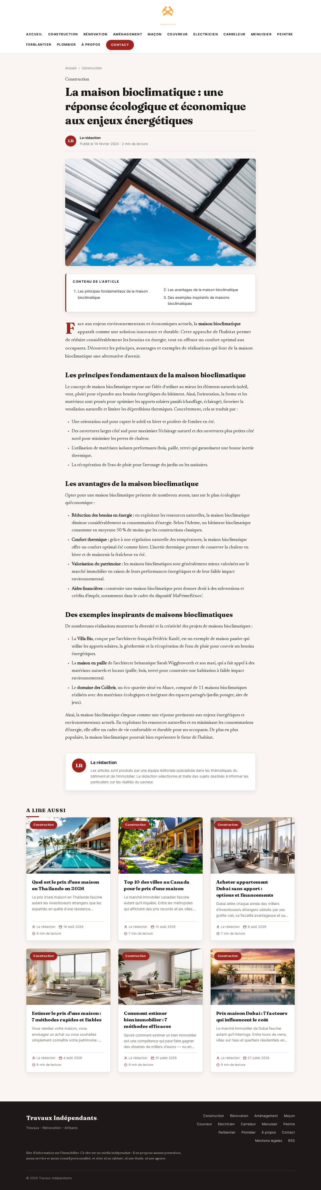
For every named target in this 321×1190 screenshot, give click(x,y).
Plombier (66, 44)
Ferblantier (38, 44)
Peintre (285, 34)
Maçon (155, 34)
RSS (291, 1141)
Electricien (205, 34)
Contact (120, 45)
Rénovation (96, 34)
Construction (63, 34)
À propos (91, 44)
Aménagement (127, 34)
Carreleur (234, 34)
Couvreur (177, 34)
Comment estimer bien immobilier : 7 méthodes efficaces (147, 1019)
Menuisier (261, 34)
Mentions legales (268, 1141)
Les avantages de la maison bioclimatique (203, 290)
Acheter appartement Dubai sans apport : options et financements (245, 888)
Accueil (34, 34)
